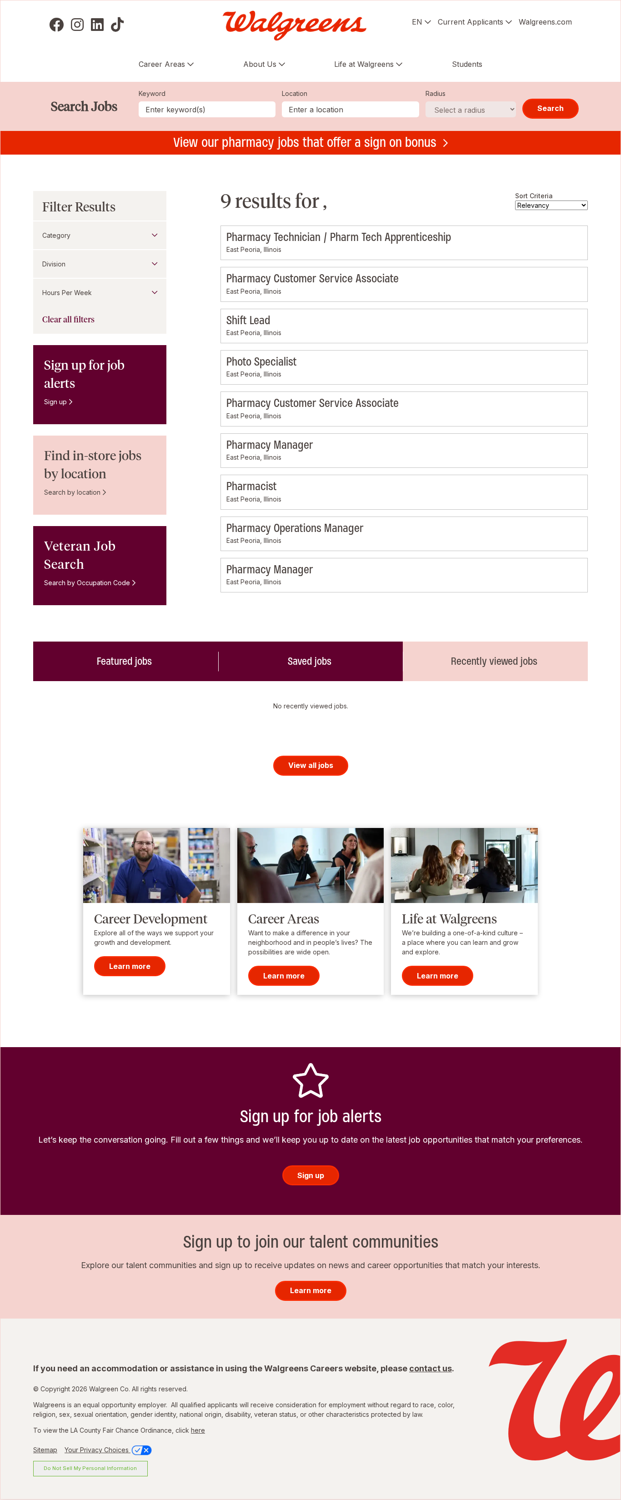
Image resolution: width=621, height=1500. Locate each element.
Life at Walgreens (364, 64)
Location (294, 93)
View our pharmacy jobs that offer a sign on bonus (304, 142)
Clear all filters (68, 320)
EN (417, 21)
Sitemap (45, 1450)
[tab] (125, 661)
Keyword (152, 93)
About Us (259, 64)
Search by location (72, 492)
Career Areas (162, 64)
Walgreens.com (545, 21)
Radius (436, 93)
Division (53, 264)
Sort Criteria (534, 196)
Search (550, 108)
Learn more (129, 965)
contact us (430, 1368)
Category (56, 235)
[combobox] (350, 109)
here (198, 1430)
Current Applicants (470, 21)
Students (467, 64)
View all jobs (310, 765)
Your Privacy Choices (97, 1450)
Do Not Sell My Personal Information (90, 1468)
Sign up (55, 402)
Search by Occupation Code (87, 583)
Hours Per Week (67, 292)
